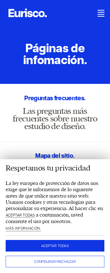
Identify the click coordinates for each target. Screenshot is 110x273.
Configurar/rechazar (55, 261)
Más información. (23, 228)
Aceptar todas (55, 246)
